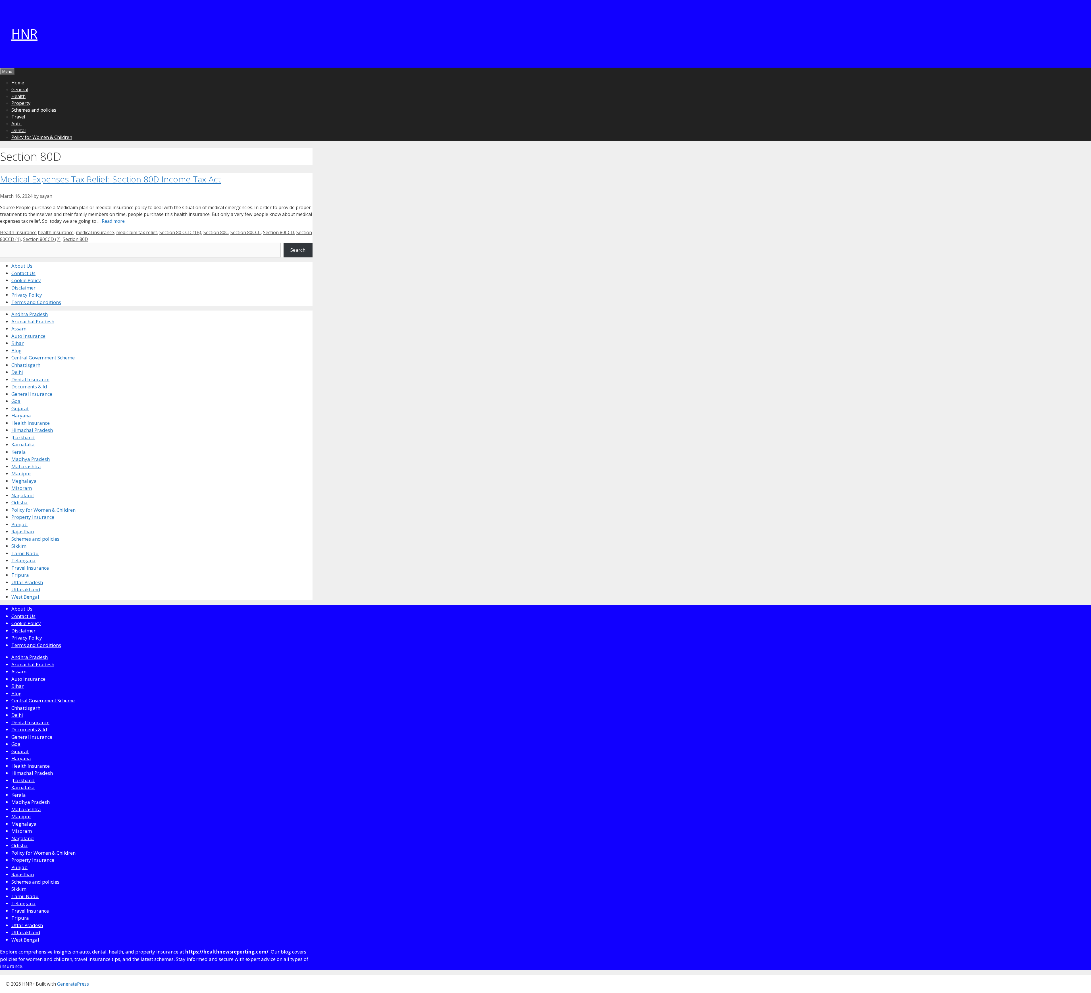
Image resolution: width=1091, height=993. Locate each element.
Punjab (19, 524)
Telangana (23, 560)
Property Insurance (32, 517)
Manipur (21, 473)
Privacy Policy (26, 295)
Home (17, 83)
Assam (18, 328)
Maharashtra (26, 466)
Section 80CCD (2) (42, 239)
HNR (24, 33)
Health (18, 96)
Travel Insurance (30, 568)
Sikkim (18, 546)
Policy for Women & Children (41, 137)
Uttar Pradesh (27, 582)
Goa (15, 401)
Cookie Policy (26, 280)
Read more (113, 221)
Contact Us (23, 273)
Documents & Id (29, 386)
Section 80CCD (278, 232)
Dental (18, 130)
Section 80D (75, 239)
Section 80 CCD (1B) (180, 232)
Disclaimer (23, 287)
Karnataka (23, 444)
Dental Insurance (30, 379)
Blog (16, 350)
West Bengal (25, 597)
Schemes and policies (33, 110)
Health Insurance (18, 232)
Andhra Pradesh (29, 314)
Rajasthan (22, 531)
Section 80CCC (245, 232)
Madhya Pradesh (30, 459)
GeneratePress (73, 984)
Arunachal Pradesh (32, 321)
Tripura (20, 575)
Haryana (21, 415)
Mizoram (21, 488)
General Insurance (31, 394)
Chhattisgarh (25, 365)
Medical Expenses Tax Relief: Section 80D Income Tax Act (110, 179)
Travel (18, 117)
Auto (16, 123)
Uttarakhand (25, 589)
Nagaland (22, 495)
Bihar (17, 343)
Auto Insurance (28, 336)
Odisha (19, 502)
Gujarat (20, 408)
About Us (21, 266)
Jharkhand (23, 437)
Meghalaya (24, 481)
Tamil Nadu (25, 553)
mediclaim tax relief (136, 232)
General (19, 89)
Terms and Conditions (36, 302)
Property (20, 103)
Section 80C (215, 232)
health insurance (56, 232)
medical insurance (95, 232)
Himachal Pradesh (32, 430)
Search (297, 250)
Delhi (17, 372)
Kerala (18, 452)
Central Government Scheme (43, 357)
